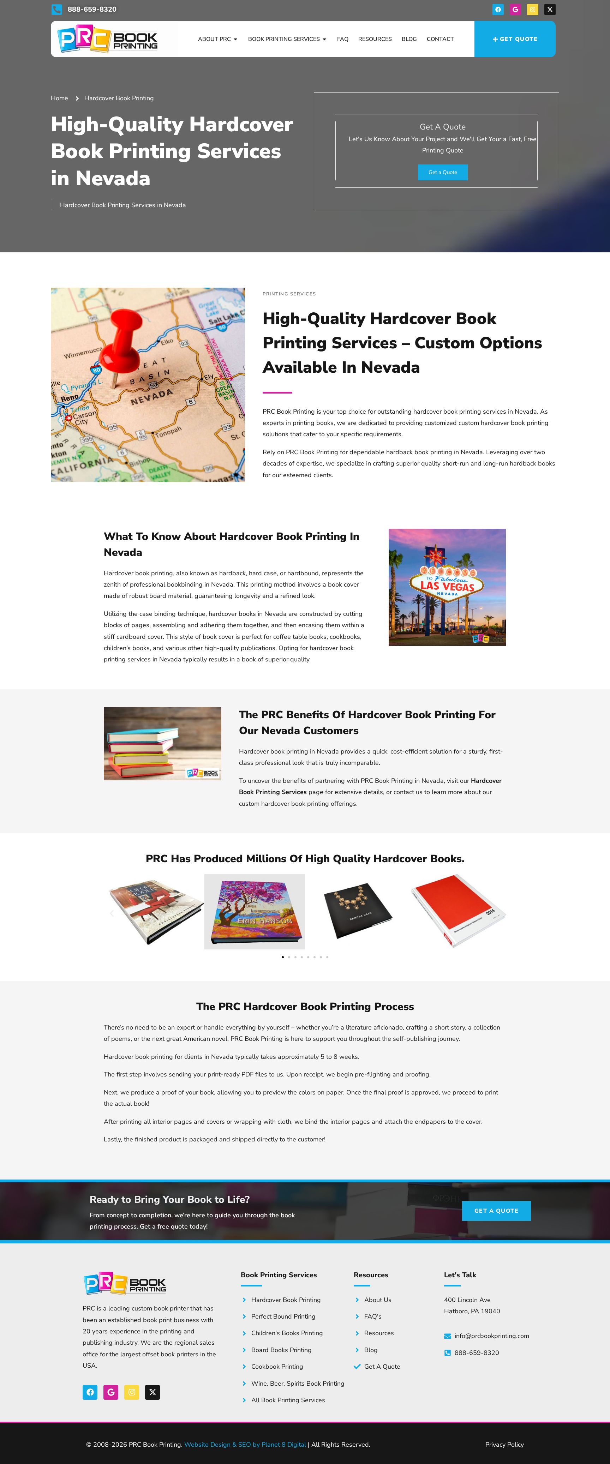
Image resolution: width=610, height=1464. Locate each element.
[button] (111, 913)
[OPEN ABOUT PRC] (235, 39)
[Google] (515, 9)
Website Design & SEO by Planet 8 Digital (245, 1444)
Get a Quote (443, 172)
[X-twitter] (550, 9)
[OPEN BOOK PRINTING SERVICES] (324, 39)
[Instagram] (532, 9)
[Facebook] (498, 9)
